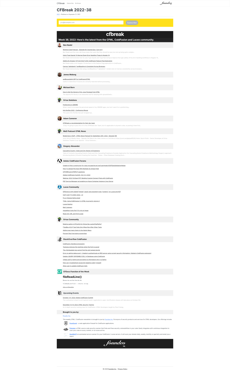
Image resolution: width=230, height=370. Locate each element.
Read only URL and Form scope (73, 214)
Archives (78, 3)
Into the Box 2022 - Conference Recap (75, 110)
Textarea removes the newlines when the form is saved (81, 247)
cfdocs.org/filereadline (68, 287)
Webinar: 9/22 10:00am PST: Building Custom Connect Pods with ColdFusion (88, 178)
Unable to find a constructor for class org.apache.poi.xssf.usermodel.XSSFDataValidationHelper (94, 165)
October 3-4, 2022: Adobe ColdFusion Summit (78, 298)
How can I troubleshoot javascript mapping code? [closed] (82, 263)
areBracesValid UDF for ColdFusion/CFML (76, 79)
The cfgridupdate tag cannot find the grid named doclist (81, 250)
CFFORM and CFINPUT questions (74, 172)
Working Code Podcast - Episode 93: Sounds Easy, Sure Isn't (83, 50)
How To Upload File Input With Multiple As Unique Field (81, 169)
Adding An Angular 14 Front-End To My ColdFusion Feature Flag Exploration (87, 61)
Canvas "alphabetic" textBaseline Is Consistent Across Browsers (84, 66)
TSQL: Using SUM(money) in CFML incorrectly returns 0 (81, 201)
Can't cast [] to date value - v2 (73, 195)
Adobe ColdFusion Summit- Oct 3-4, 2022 (76, 175)
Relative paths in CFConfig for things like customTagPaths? (82, 224)
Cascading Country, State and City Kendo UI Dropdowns (81, 151)
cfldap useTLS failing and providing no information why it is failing (84, 259)
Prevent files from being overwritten (75, 233)
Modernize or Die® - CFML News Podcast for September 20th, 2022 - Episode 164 (90, 136)
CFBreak (61, 3)
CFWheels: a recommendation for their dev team (79, 123)
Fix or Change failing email (71, 198)
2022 (58, 14)
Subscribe (70, 3)
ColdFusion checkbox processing (73, 244)
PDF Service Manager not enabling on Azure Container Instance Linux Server (88, 181)
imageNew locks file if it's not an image (75, 210)
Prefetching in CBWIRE (70, 105)
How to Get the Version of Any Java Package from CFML (81, 92)
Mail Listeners (67, 207)
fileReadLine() (72, 276)
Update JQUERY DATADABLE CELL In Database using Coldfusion (84, 256)
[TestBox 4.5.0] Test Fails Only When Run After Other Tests (82, 227)
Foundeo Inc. (67, 316)
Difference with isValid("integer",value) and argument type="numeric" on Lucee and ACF (92, 192)
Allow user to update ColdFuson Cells (75, 266)
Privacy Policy (122, 369)
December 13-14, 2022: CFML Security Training (78, 305)
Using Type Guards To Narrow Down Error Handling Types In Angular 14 (86, 55)
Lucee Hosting (67, 204)
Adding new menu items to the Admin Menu (77, 230)
